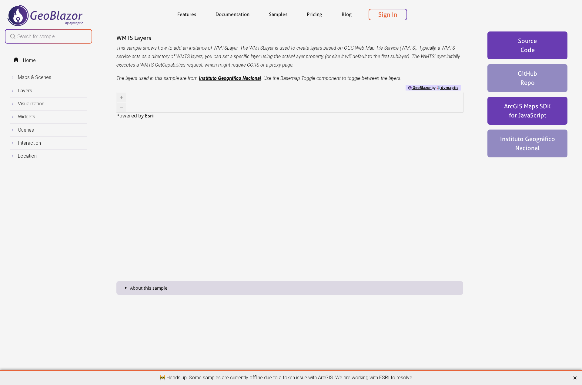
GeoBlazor (422, 87)
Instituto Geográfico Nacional (527, 143)
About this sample (148, 288)
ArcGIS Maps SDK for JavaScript (527, 111)
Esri (149, 115)
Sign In (387, 14)
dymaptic (449, 87)
